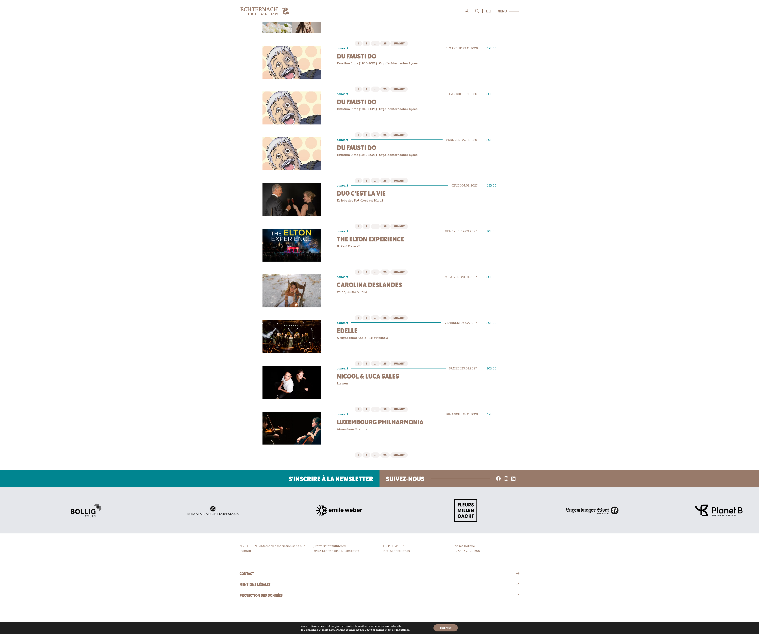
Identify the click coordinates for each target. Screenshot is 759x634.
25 (385, 43)
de (488, 11)
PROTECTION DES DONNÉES (261, 595)
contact (247, 573)
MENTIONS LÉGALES (255, 584)
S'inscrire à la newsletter (331, 479)
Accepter (445, 627)
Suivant (399, 43)
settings (404, 629)
